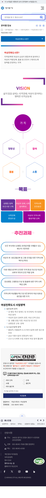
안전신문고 (41, 424)
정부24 (12, 424)
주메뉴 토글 (42, 8)
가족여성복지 (24, 30)
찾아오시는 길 (9, 463)
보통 (7, 383)
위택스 (20, 424)
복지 (16, 30)
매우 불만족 (10, 386)
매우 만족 (9, 380)
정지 (40, 420)
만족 (27, 380)
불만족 (28, 383)
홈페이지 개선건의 (11, 466)
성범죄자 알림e (30, 424)
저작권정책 (8, 457)
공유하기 (36, 25)
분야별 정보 (9, 30)
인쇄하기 (43, 25)
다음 (43, 420)
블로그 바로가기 (34, 472)
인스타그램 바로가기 (19, 472)
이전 (37, 420)
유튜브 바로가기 (27, 472)
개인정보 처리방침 (11, 454)
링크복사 (40, 25)
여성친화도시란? (36, 30)
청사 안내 (7, 460)
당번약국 (5, 424)
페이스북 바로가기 (4, 472)
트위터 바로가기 (12, 472)
